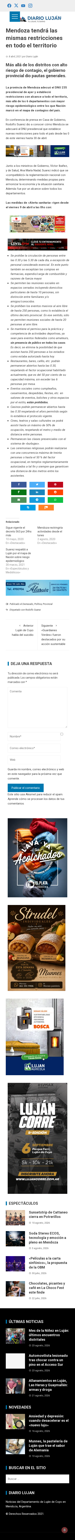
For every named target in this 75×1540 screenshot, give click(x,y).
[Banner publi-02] (37, 1138)
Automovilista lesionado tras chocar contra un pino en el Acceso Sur (48, 1360)
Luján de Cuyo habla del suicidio (22, 630)
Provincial (47, 604)
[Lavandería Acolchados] (37, 857)
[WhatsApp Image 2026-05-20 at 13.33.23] (36, 947)
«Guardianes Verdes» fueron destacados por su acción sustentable (53, 635)
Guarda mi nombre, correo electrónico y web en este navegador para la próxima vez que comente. (36, 774)
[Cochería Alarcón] (37, 587)
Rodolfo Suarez (33, 609)
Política (38, 604)
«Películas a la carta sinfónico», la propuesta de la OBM (48, 1262)
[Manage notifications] (65, 1530)
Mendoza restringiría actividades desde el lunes (50, 531)
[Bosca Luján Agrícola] (37, 151)
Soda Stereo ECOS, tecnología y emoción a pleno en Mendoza (47, 1237)
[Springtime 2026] (37, 224)
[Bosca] (35, 1036)
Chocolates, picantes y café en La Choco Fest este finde (47, 1287)
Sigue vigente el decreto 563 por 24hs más (19, 531)
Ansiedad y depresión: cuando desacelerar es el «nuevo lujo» (49, 1420)
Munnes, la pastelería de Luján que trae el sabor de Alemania (48, 1445)
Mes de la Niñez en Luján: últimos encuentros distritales (49, 1335)
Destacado (27, 604)
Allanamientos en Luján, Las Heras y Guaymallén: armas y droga (48, 1385)
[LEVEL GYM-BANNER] (37, 244)
